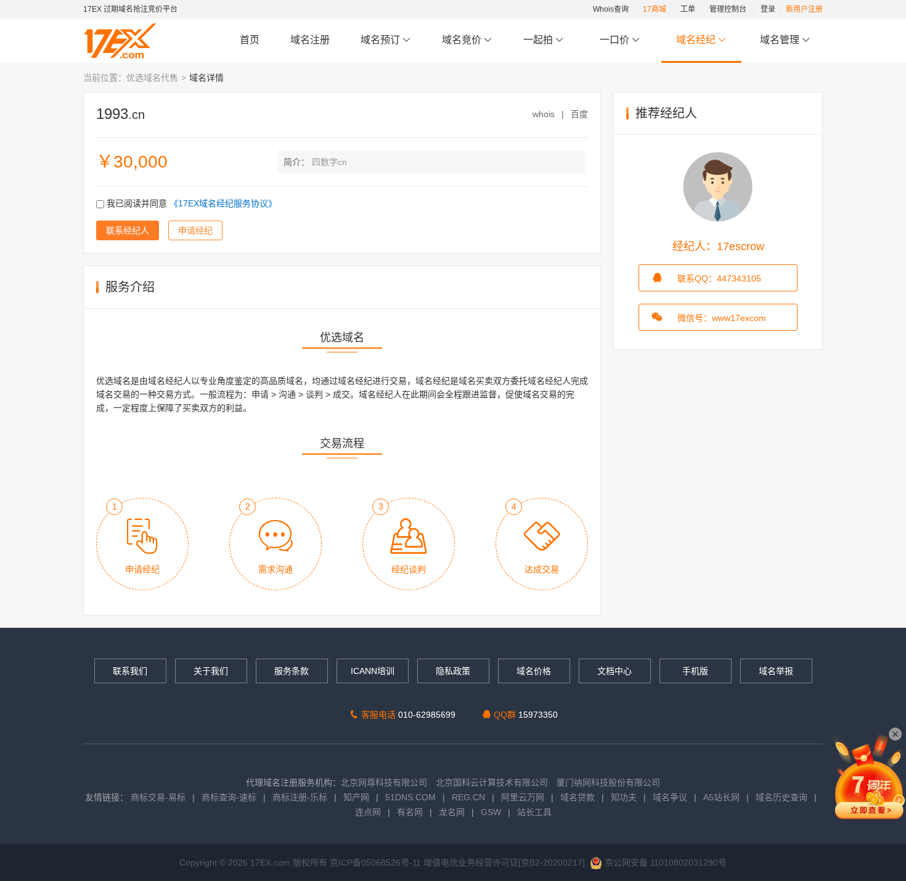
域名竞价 (463, 40)
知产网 (356, 797)
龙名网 (452, 812)
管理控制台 (727, 9)
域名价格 (533, 671)
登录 (768, 9)
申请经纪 (195, 230)
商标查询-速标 (230, 797)
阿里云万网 (522, 797)
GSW (491, 812)
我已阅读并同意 (190, 203)
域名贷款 (577, 797)
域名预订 (381, 40)
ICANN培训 (372, 671)
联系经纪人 (127, 230)
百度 (579, 114)
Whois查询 (611, 9)
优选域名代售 (152, 78)
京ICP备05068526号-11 (376, 862)
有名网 (410, 812)
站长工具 (534, 812)
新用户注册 (804, 9)
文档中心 (614, 671)
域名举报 (776, 671)
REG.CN (468, 797)
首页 (249, 40)
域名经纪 (696, 40)
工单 (687, 9)
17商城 (654, 9)
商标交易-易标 (158, 797)
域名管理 (781, 40)
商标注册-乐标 (299, 797)
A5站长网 (721, 797)
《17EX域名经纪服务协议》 (223, 203)
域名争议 (671, 797)
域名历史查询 (781, 797)
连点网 (368, 812)
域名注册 (310, 40)
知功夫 (624, 797)
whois (544, 114)
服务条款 (291, 671)
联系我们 (130, 671)
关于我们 (211, 671)
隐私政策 (453, 671)
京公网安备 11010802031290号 (664, 862)
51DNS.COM (410, 797)
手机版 (695, 671)
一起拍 (539, 40)
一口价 (614, 40)
